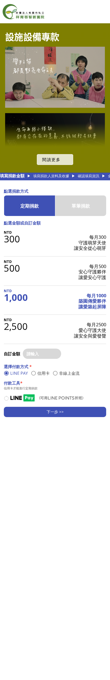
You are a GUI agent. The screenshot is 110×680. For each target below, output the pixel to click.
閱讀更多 (51, 159)
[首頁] (23, 11)
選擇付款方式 (18, 366)
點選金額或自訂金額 (22, 223)
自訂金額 (12, 354)
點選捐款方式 (16, 191)
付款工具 (13, 383)
